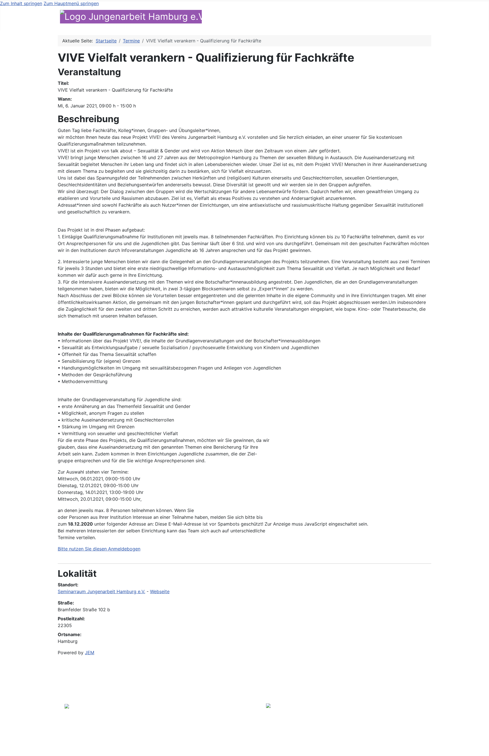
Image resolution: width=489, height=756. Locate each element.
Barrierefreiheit (390, 707)
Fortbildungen (318, 17)
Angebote (273, 17)
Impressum (394, 720)
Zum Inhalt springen (21, 3)
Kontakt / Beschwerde (398, 17)
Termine (354, 17)
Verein (238, 17)
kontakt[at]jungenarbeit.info (207, 723)
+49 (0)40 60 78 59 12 (200, 716)
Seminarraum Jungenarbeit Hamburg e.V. (101, 591)
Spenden (451, 17)
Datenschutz (392, 713)
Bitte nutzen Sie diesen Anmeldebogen (99, 549)
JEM (89, 652)
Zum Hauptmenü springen (71, 3)
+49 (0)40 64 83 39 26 (200, 709)
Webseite (160, 591)
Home (214, 17)
